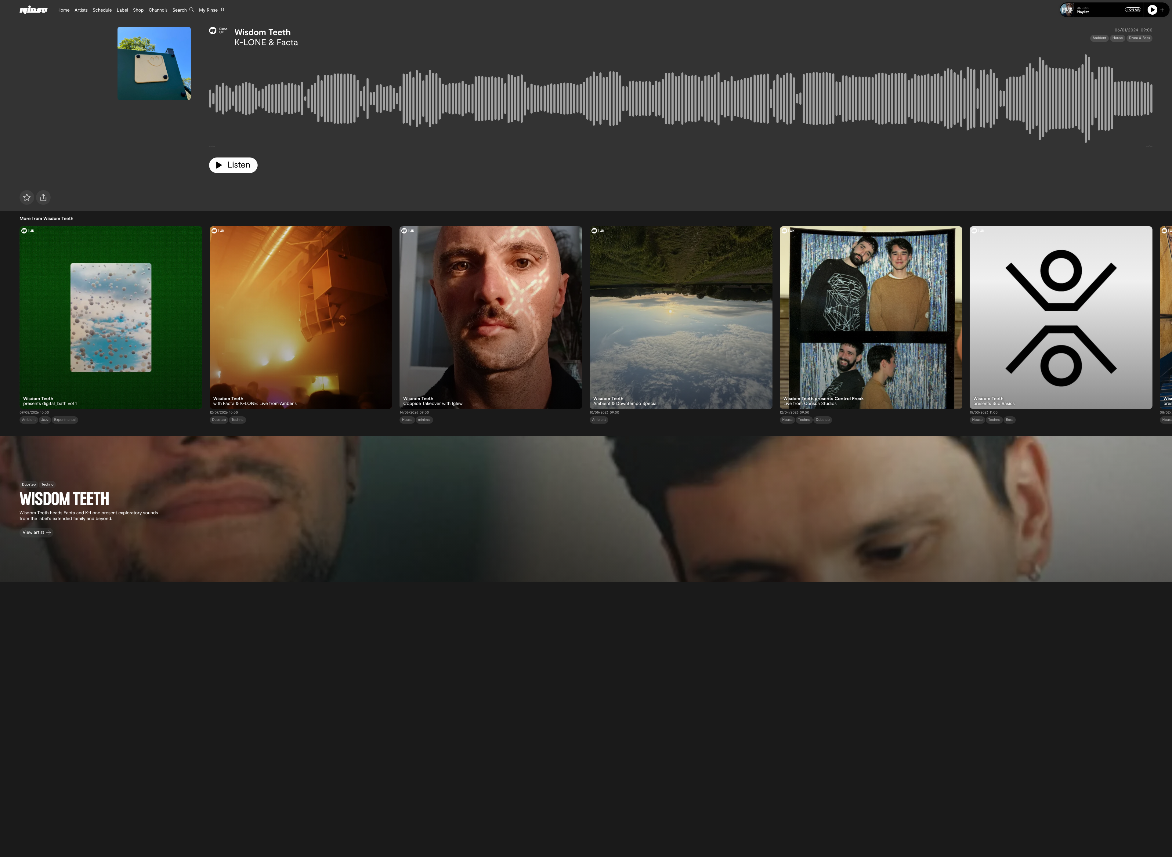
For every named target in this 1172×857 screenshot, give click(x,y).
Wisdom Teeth (263, 32)
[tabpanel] (680, 100)
